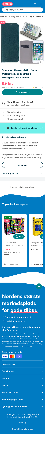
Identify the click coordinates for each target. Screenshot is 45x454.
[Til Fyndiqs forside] (8, 4)
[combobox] (22, 9)
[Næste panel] (40, 210)
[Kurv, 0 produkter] (35, 4)
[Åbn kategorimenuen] (41, 4)
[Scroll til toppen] (39, 286)
